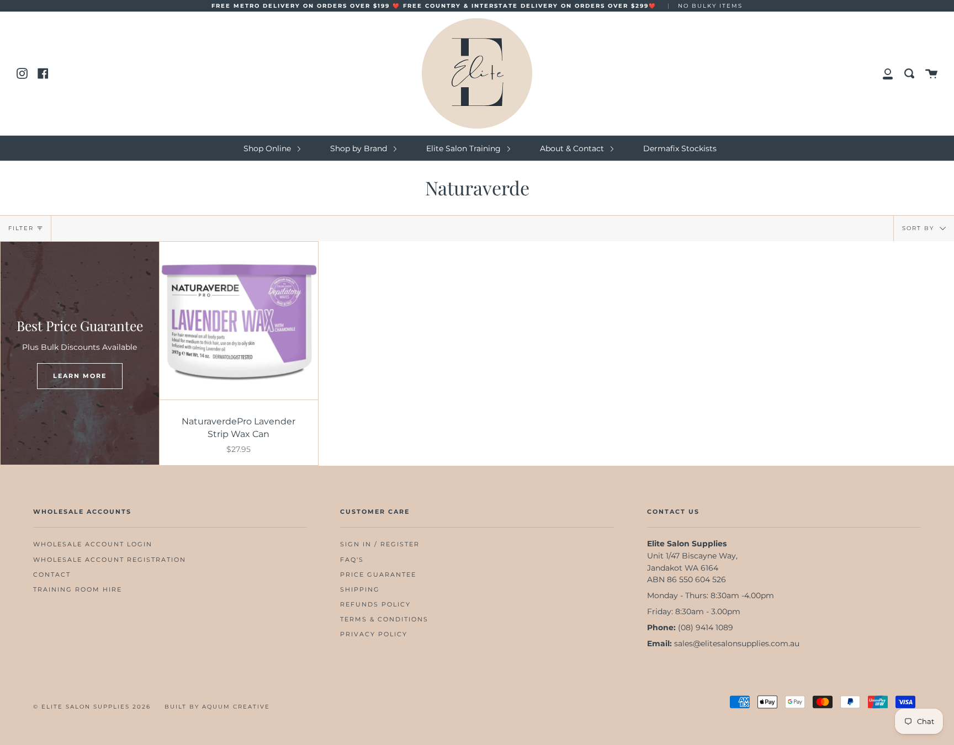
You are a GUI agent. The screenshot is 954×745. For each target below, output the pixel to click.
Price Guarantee (378, 574)
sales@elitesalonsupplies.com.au (736, 643)
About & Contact (573, 148)
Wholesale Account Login (92, 544)
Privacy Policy (373, 634)
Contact (52, 574)
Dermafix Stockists (680, 148)
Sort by (919, 228)
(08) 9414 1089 (705, 627)
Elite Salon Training (464, 148)
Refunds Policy (375, 604)
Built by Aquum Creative (217, 707)
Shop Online (268, 148)
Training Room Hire (77, 589)
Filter (21, 228)
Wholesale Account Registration (109, 559)
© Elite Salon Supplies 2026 (92, 707)
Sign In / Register (380, 544)
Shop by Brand (359, 148)
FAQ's (352, 559)
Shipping (360, 589)
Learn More (80, 376)
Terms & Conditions (384, 619)
